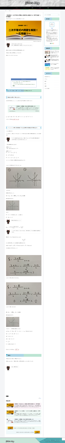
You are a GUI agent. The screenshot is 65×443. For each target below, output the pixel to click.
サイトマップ (57, 440)
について (21, 81)
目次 (22, 79)
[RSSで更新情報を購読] (53, 43)
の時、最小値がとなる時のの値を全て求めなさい (24, 84)
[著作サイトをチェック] (50, 43)
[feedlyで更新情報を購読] (52, 43)
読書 (45, 86)
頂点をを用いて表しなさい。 (18, 82)
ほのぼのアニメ (47, 76)
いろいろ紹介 (47, 88)
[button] (58, 14)
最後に (14, 85)
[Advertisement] (23, 69)
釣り (45, 83)
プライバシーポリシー (47, 440)
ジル (52, 28)
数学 (45, 81)
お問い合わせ (53, 440)
